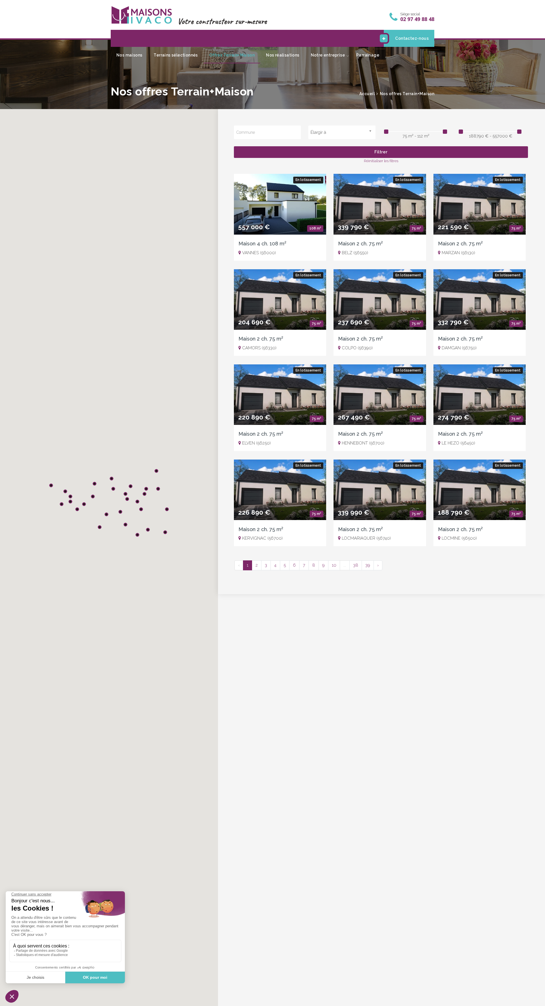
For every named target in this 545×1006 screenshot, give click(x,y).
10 (334, 565)
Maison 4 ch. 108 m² (262, 244)
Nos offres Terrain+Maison (407, 93)
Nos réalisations (282, 55)
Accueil (367, 93)
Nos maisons (129, 55)
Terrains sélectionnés (176, 55)
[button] (120, 512)
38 (355, 565)
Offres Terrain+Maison (232, 55)
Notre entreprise (328, 55)
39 (367, 565)
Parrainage (367, 55)
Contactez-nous (412, 38)
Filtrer (380, 152)
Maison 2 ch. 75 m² (360, 244)
